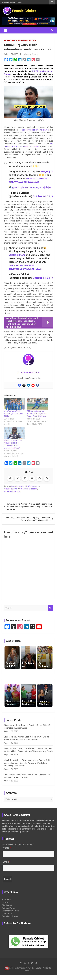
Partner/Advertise (10, 911)
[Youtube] (33, 385)
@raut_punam (17, 254)
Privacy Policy (8, 908)
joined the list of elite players (35, 130)
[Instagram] (19, 385)
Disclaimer (7, 905)
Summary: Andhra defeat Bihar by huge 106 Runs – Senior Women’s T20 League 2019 (28, 519)
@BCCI (16, 187)
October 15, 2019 (11, 54)
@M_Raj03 (46, 171)
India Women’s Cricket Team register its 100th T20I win (13, 413)
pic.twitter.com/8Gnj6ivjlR (36, 187)
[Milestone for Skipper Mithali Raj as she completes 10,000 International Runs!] (14, 433)
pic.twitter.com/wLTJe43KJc (25, 268)
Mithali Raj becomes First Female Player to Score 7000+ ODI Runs (36, 413)
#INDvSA (30, 178)
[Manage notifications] (7, 968)
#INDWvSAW (16, 181)
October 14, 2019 (43, 196)
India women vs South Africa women (24, 486)
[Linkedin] (28, 385)
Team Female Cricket (29, 54)
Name (7, 847)
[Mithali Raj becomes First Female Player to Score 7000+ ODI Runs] (37, 404)
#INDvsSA (41, 178)
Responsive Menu (52, 2)
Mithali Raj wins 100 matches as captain (20, 489)
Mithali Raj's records (12, 491)
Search (50, 608)
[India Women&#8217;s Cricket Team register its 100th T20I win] (14, 404)
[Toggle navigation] (5, 30)
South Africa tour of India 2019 (20, 41)
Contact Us (7, 913)
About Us (6, 900)
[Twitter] (24, 385)
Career (5, 902)
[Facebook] (37, 385)
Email (6, 862)
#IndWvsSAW (31, 181)
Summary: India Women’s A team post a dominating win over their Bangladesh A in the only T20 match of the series (30, 507)
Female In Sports (10, 916)
